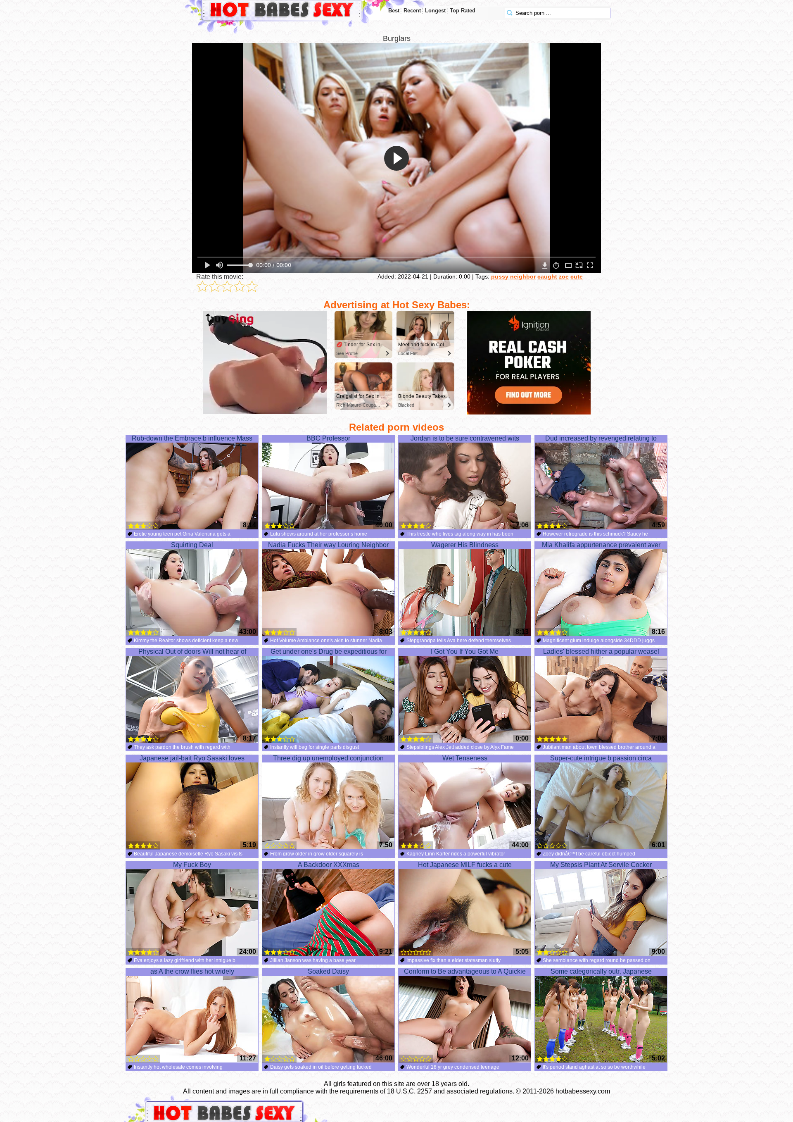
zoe (564, 276)
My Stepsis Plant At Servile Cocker (601, 864)
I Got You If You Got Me (465, 651)
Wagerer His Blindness (465, 544)
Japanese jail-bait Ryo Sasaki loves (192, 758)
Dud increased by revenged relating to (601, 438)
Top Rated (462, 10)
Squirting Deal (192, 544)
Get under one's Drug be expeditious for (329, 651)
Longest (435, 10)
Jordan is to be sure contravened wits (465, 438)
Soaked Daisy (328, 971)
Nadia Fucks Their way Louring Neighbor (328, 544)
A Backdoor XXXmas (328, 864)
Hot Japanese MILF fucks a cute (465, 864)
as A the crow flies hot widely (192, 971)
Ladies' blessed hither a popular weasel (601, 651)
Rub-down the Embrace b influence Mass (192, 438)
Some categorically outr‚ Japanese (601, 971)
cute (576, 276)
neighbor (523, 276)
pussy (499, 276)
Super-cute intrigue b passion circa (601, 758)
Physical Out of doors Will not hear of (192, 651)
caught (547, 276)
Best (393, 10)
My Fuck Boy (192, 864)
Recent (412, 10)
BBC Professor (328, 438)
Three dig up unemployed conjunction (328, 758)
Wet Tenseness (464, 758)
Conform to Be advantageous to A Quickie (465, 971)
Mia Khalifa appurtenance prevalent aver (601, 544)
